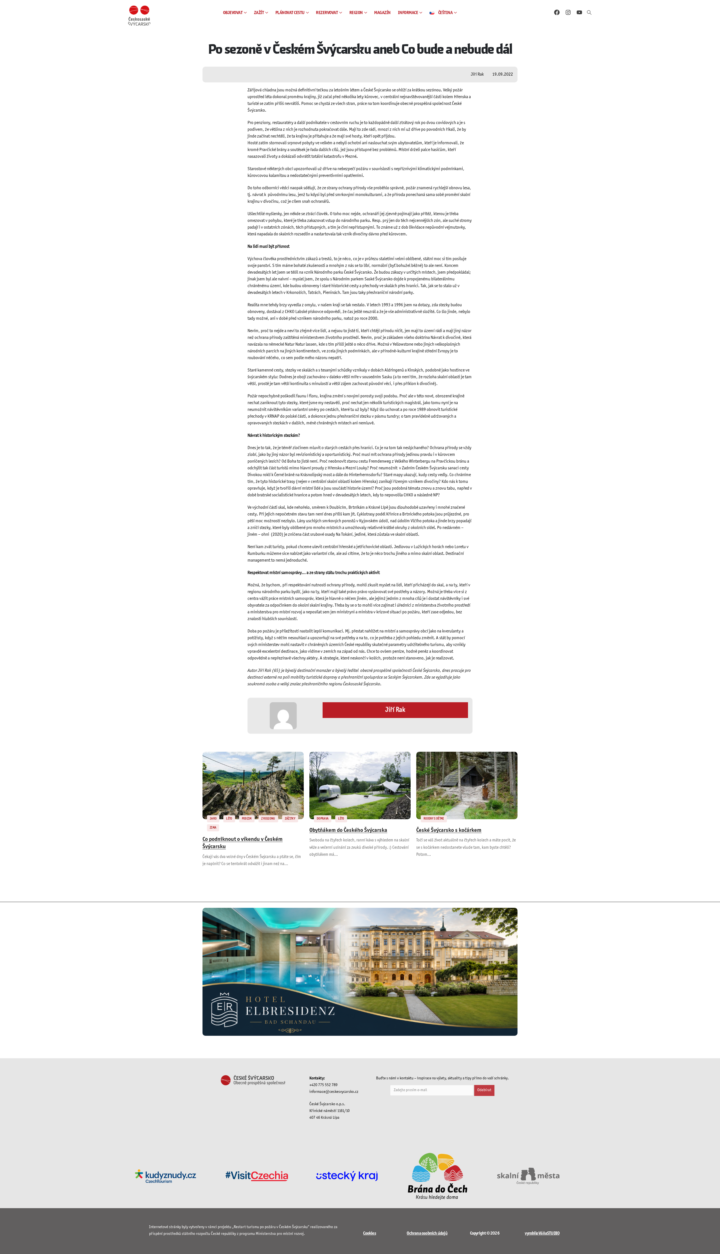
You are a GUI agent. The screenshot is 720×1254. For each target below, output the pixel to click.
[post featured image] (253, 785)
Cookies (369, 1233)
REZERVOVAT (327, 13)
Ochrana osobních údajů (427, 1233)
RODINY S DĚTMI (434, 818)
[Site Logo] (139, 16)
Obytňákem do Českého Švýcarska (348, 830)
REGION (356, 13)
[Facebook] (557, 12)
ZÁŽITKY (290, 818)
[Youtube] (579, 12)
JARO (213, 818)
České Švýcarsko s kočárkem (449, 830)
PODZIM (247, 818)
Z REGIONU (268, 818)
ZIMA (213, 827)
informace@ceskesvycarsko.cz (333, 1092)
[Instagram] (568, 12)
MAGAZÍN (382, 13)
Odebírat (484, 1090)
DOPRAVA (322, 818)
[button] (589, 13)
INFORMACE (408, 13)
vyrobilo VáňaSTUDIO (542, 1233)
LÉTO (229, 818)
